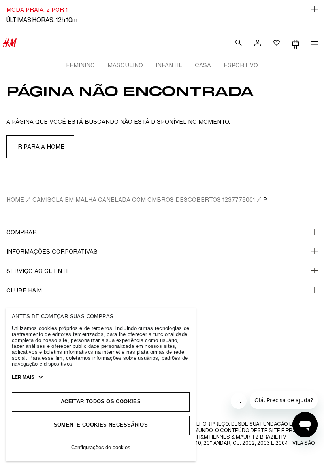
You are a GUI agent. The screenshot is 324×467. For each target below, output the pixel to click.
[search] (238, 42)
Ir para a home (40, 146)
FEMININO (80, 65)
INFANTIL (169, 65)
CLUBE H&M (24, 290)
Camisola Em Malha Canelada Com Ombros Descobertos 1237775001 (143, 199)
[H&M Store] (9, 42)
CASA (203, 65)
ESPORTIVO (241, 65)
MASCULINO (125, 65)
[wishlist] (276, 42)
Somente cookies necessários (101, 425)
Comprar (21, 232)
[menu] (314, 42)
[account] (257, 42)
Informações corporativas (52, 251)
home (15, 199)
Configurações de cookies (100, 447)
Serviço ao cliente (38, 271)
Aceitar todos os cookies (101, 401)
